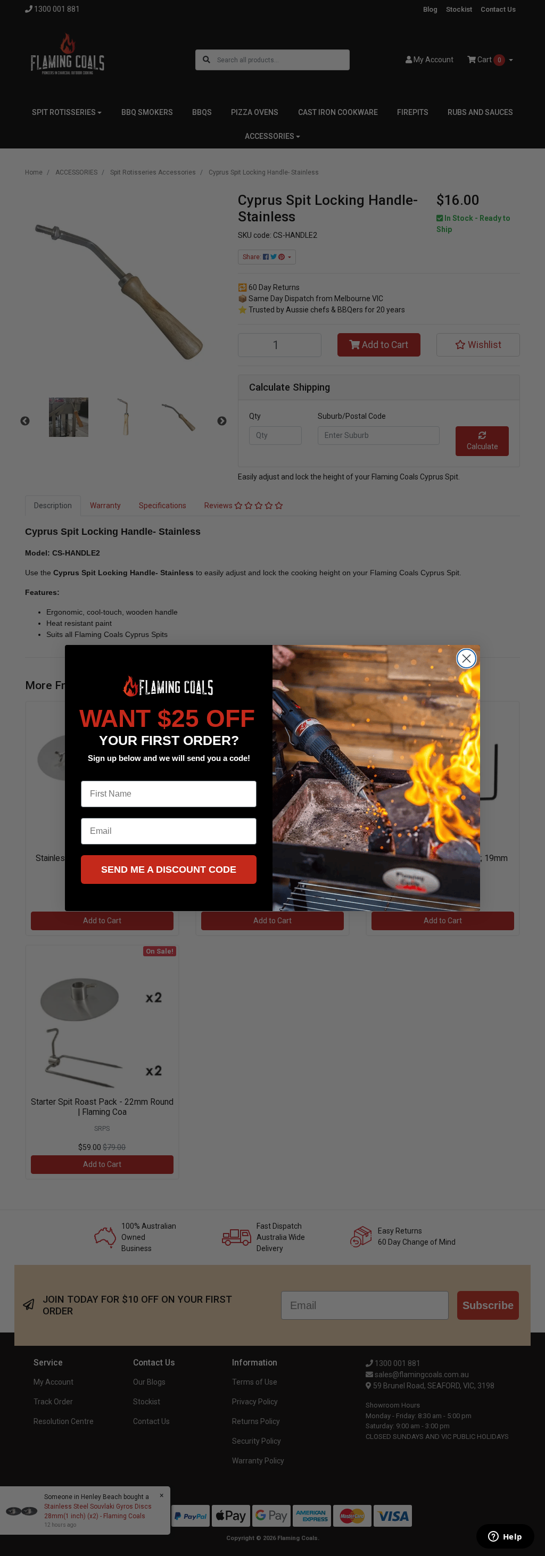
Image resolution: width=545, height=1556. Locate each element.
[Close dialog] (466, 658)
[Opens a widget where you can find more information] (505, 1537)
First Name (103, 772)
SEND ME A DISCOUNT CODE (168, 869)
